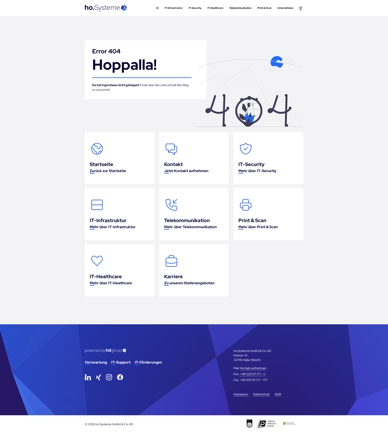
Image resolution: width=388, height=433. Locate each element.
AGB (278, 394)
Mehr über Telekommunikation (190, 227)
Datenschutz (261, 394)
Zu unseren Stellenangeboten (189, 283)
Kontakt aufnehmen (253, 368)
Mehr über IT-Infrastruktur (113, 227)
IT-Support (120, 362)
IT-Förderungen (148, 362)
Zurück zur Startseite (108, 170)
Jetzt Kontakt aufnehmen (186, 170)
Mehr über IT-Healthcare (111, 283)
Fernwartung (96, 362)
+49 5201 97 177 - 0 (252, 374)
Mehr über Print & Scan (258, 227)
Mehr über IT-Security (257, 170)
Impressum (241, 394)
